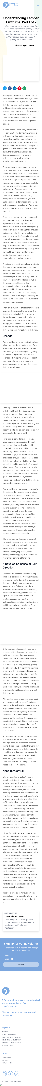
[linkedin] (15, 88)
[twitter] (5, 88)
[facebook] (10, 88)
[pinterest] (19, 88)
